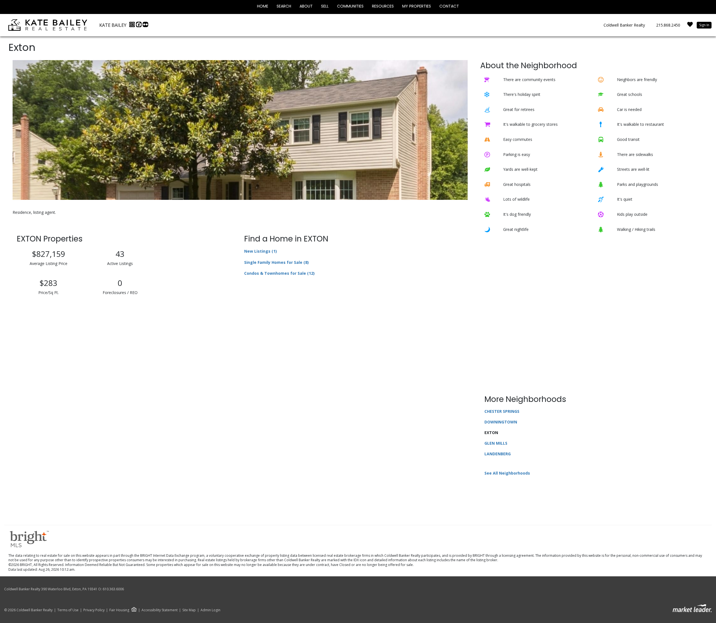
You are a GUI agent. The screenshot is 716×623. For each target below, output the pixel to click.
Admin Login (210, 610)
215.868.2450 (668, 25)
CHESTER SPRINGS (501, 411)
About (306, 6)
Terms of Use (68, 610)
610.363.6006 (113, 589)
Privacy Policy (94, 610)
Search (284, 6)
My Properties (416, 6)
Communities (350, 6)
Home (262, 6)
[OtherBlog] (145, 26)
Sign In (704, 25)
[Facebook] (139, 26)
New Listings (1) (260, 251)
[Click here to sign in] (690, 26)
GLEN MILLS (495, 443)
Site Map (189, 610)
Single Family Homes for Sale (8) (276, 262)
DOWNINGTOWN (500, 422)
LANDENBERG (497, 453)
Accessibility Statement (160, 610)
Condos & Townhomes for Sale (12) (279, 273)
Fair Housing (119, 610)
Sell (325, 6)
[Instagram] (132, 26)
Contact (449, 6)
